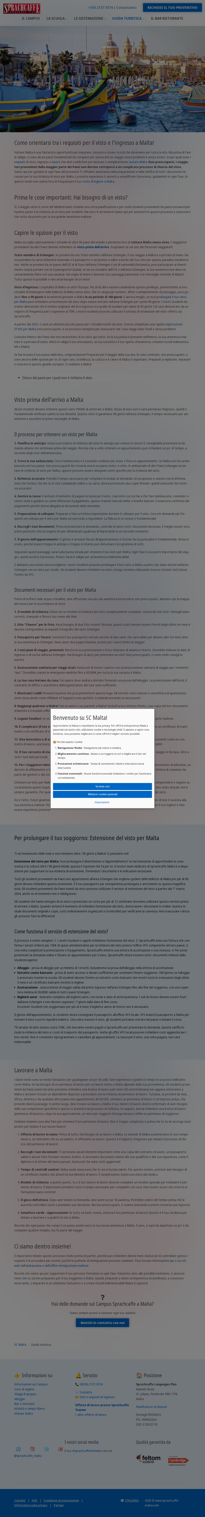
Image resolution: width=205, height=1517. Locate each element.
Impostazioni (101, 802)
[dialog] (102, 758)
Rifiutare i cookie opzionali (102, 794)
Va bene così (102, 786)
